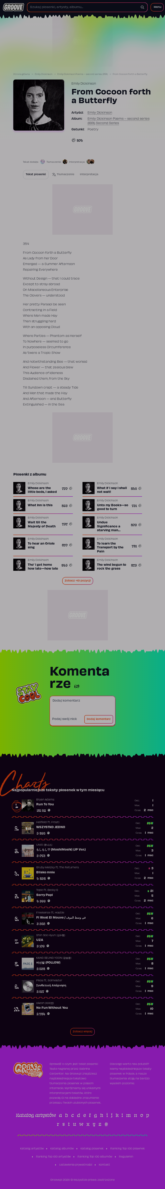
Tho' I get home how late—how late (43, 567)
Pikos (39, 980)
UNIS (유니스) (44, 845)
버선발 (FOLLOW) (48, 962)
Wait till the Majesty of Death (41, 524)
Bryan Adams (45, 800)
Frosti (55, 822)
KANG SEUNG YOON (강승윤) (53, 958)
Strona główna (21, 74)
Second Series (107, 123)
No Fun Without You (52, 1008)
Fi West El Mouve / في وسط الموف (61, 917)
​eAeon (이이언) (45, 1003)
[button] (157, 7)
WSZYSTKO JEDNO (50, 827)
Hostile (59, 913)
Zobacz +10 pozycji (78, 581)
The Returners (69, 867)
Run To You (45, 804)
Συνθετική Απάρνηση (51, 985)
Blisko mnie (45, 872)
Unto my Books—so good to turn (112, 507)
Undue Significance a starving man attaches (108, 528)
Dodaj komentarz (99, 719)
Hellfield (41, 822)
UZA (39, 940)
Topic (39, 890)
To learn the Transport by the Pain (110, 547)
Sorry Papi (44, 895)
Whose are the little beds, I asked (42, 490)
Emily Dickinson (44, 74)
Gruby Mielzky (45, 867)
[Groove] (13, 7)
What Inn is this (40, 505)
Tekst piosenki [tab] (36, 174)
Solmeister (55, 980)
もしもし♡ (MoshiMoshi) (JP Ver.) (61, 849)
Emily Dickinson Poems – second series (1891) (82, 74)
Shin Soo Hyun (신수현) (50, 935)
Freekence (43, 913)
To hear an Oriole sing (41, 545)
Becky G (52, 890)
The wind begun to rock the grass (111, 567)
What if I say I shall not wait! (112, 490)
